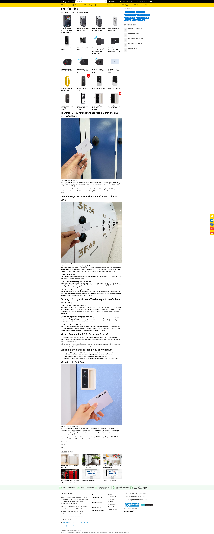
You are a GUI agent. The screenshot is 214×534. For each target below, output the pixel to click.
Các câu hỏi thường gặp (98, 510)
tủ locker (128, 20)
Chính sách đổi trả (96, 507)
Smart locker (140, 12)
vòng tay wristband (130, 14)
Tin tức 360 (111, 506)
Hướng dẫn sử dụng (113, 509)
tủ (143, 20)
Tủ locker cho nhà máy (143, 17)
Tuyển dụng (111, 499)
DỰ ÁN (130, 1)
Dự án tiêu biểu (111, 504)
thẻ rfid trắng (84, 12)
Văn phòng (111, 501)
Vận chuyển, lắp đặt (97, 497)
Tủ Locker (71, 12)
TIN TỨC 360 (136, 1)
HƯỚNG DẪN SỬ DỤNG (146, 1)
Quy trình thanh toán (97, 505)
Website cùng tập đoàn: (130, 508)
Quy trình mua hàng (97, 502)
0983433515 (134, 496)
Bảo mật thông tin (96, 494)
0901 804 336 (145, 488)
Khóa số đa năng (130, 12)
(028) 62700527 (135, 500)
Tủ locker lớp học (130, 17)
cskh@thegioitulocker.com (70, 525)
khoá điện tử (136, 20)
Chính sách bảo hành (97, 500)
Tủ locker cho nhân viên (143, 14)
